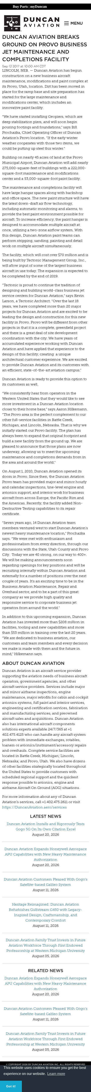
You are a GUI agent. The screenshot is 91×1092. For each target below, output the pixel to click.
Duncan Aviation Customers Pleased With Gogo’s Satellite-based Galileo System (45, 882)
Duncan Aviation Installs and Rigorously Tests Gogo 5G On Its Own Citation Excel (46, 826)
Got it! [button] (11, 1086)
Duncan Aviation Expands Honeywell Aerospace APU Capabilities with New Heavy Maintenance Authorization (45, 854)
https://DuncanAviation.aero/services (34, 807)
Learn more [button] (56, 1074)
